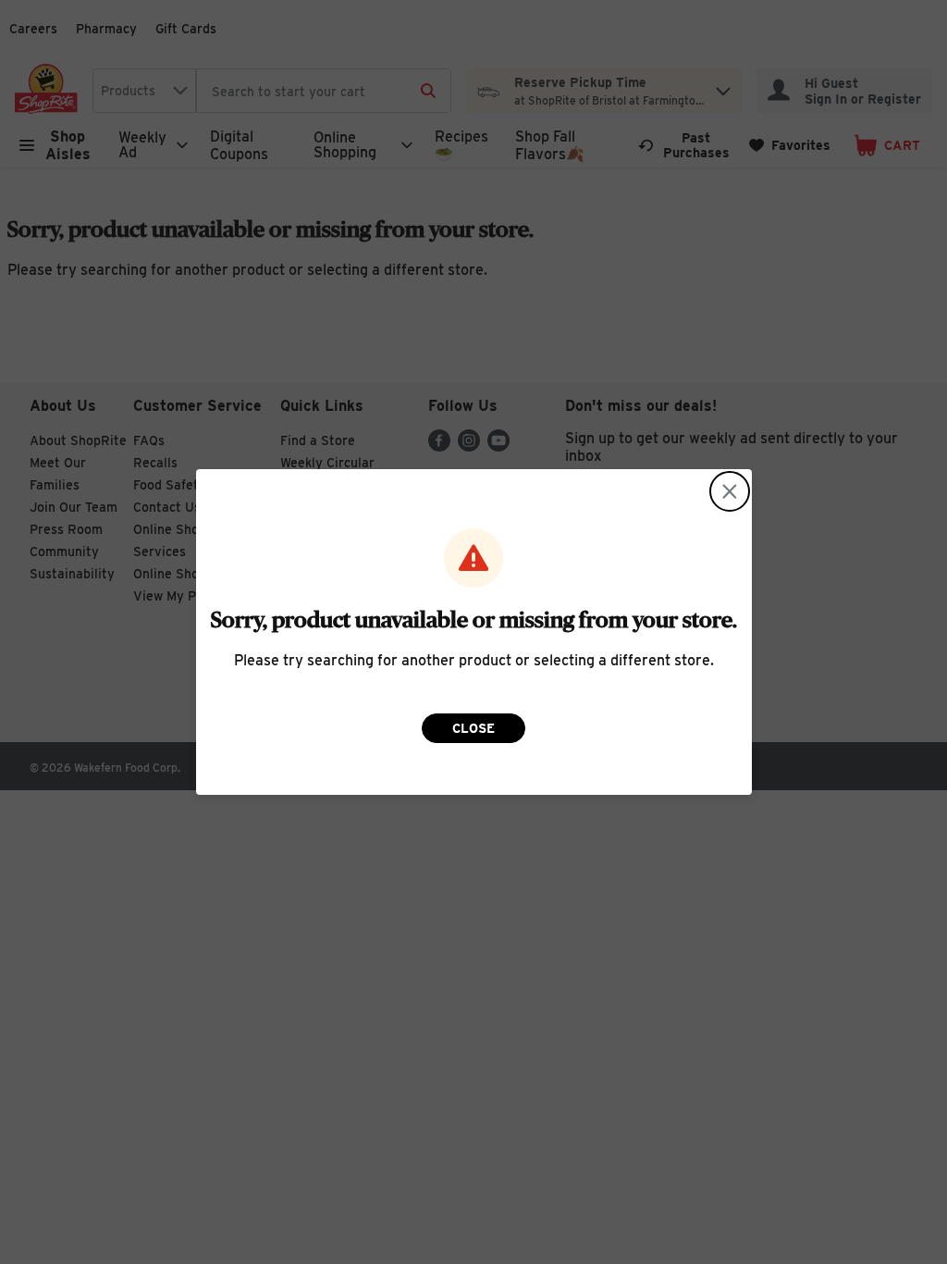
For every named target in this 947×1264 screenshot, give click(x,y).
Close (473, 728)
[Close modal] (729, 491)
